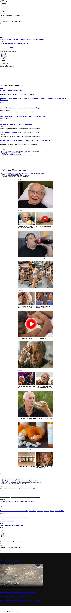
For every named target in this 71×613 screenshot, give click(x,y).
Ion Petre (2, 92)
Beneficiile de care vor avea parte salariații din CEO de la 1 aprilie (13, 483)
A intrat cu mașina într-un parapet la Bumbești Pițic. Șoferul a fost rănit (20, 132)
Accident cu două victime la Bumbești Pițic (12, 90)
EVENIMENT (4, 4)
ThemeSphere (14, 606)
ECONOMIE (4, 6)
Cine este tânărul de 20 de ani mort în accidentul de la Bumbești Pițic (20, 108)
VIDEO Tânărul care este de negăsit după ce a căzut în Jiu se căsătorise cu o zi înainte (16, 481)
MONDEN (4, 8)
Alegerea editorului (2, 96)
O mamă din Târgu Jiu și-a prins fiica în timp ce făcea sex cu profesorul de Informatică (16, 478)
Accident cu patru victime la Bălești (7, 47)
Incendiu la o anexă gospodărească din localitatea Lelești (11, 154)
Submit (11, 609)
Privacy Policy (20, 21)
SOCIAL (3, 9)
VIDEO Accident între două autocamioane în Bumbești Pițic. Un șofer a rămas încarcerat (25, 140)
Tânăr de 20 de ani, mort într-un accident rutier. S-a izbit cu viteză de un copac (22, 116)
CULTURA (4, 7)
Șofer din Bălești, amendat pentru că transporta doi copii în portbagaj (14, 43)
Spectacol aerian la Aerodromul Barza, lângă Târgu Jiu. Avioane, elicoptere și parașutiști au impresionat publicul (22, 39)
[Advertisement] (35, 76)
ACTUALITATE (4, 56)
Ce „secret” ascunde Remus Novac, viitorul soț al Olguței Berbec (13, 479)
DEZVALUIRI (4, 55)
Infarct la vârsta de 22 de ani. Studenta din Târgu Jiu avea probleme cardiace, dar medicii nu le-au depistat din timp (21, 482)
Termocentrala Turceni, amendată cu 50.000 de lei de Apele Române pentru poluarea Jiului (17, 155)
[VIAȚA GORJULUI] (8, 51)
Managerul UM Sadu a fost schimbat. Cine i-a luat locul (16, 124)
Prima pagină (4, 3)
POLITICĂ (4, 10)
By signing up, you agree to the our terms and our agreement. (13, 21)
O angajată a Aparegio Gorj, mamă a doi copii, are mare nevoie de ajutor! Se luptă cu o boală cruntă (19, 480)
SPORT (3, 11)
